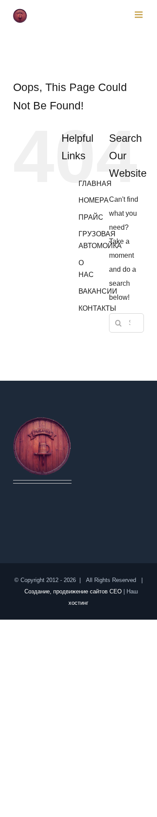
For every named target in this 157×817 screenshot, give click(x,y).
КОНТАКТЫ (97, 308)
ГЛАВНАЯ (95, 183)
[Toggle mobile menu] (139, 14)
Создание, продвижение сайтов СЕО (73, 591)
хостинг (78, 603)
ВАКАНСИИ (97, 291)
